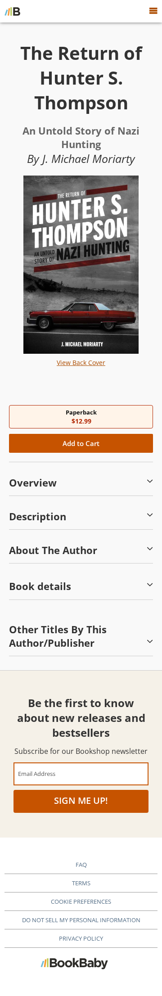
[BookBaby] (12, 11)
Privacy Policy (81, 938)
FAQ (81, 865)
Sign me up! (81, 800)
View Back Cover (81, 362)
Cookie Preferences (81, 901)
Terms (81, 883)
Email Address (36, 773)
